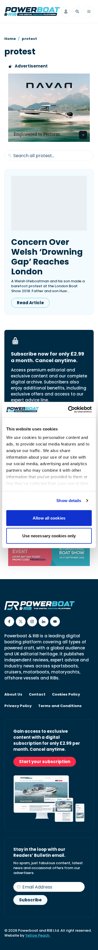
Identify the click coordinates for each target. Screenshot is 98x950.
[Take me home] (32, 11)
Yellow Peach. (37, 935)
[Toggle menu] (89, 11)
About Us (13, 694)
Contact (37, 694)
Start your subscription (44, 761)
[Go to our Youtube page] (55, 621)
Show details (68, 500)
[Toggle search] (77, 11)
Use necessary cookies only (49, 535)
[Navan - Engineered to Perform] (49, 108)
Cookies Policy (66, 694)
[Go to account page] (66, 11)
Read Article (30, 303)
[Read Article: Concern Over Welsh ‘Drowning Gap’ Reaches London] (49, 203)
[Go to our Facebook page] (9, 621)
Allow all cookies (49, 517)
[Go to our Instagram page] (32, 621)
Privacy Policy (18, 705)
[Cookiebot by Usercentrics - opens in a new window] (69, 409)
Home (10, 38)
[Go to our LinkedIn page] (43, 621)
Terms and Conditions (60, 705)
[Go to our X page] (21, 621)
